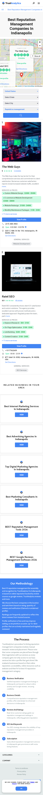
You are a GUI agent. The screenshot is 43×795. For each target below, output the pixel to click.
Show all (37, 56)
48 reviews (18, 300)
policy (14, 784)
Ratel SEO (8, 296)
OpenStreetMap (29, 86)
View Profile (21, 220)
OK (21, 788)
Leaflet (19, 86)
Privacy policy (21, 771)
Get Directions (21, 69)
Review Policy (21, 774)
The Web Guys (11, 166)
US (3, 10)
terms (32, 782)
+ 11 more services (9, 214)
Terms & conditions (21, 768)
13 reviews (21, 58)
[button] (21, 75)
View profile (21, 63)
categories (7, 755)
